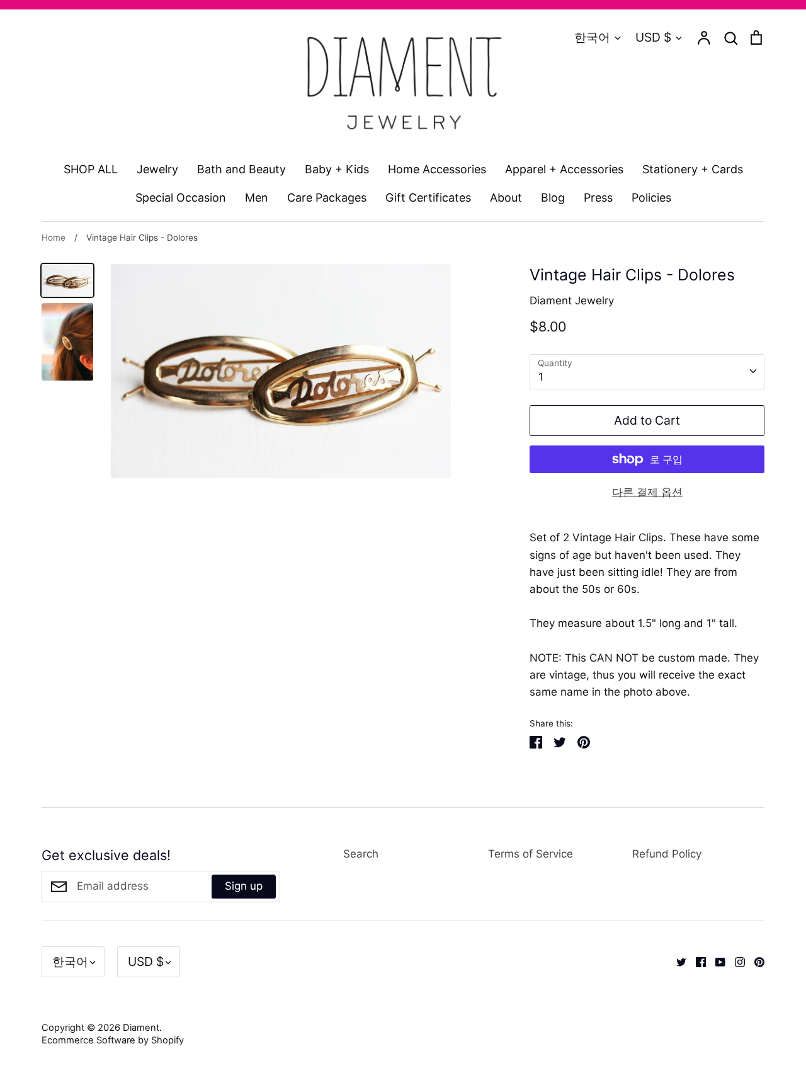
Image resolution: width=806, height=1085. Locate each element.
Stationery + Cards (692, 169)
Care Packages (326, 197)
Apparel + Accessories (564, 169)
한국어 (592, 37)
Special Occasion (180, 197)
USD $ (653, 37)
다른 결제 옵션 (647, 492)
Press (598, 197)
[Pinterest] (754, 961)
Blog (553, 197)
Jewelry (157, 169)
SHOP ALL (91, 169)
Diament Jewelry (572, 300)
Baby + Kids (337, 169)
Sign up (244, 886)
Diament (141, 1027)
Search (360, 853)
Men (256, 197)
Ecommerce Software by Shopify (113, 1040)
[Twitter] (676, 961)
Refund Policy (666, 853)
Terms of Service (530, 853)
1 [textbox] (540, 376)
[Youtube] (715, 961)
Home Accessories (437, 169)
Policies (651, 197)
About (506, 197)
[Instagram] (735, 961)
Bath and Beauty (241, 169)
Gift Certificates (428, 197)
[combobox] (647, 371)
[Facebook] (696, 961)
